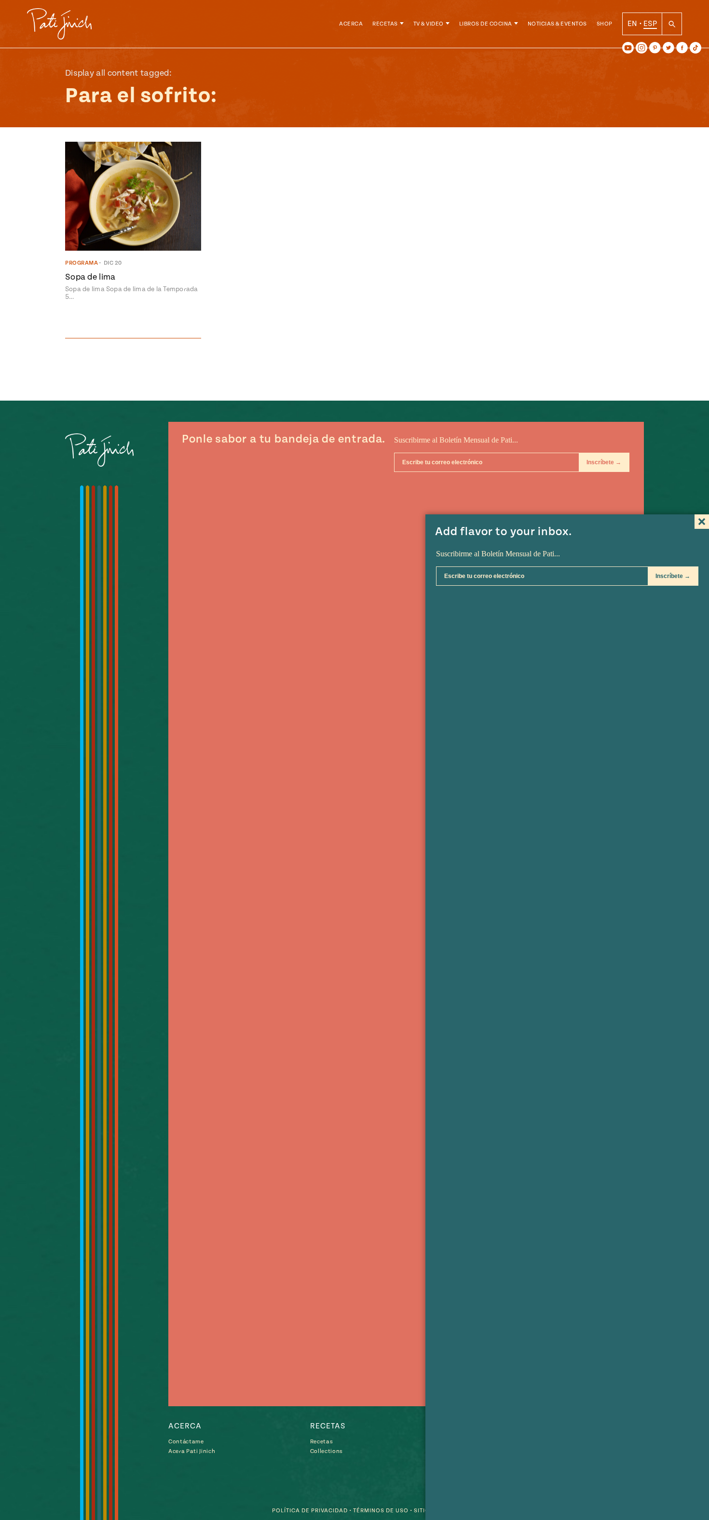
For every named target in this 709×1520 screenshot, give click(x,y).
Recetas (385, 24)
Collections (326, 1451)
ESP (650, 23)
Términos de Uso (381, 1510)
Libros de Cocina (485, 24)
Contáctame (186, 1442)
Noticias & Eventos (557, 24)
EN (632, 23)
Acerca (351, 24)
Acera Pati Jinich (191, 1451)
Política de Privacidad (310, 1510)
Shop (605, 24)
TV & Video (428, 24)
